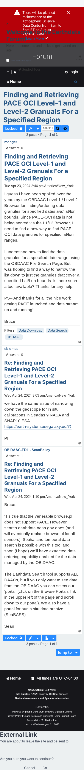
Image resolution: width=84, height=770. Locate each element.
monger (10, 142)
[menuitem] (71, 72)
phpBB (28, 711)
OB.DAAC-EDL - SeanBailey (27, 450)
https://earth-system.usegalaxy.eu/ (36, 426)
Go (44, 768)
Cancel (29, 768)
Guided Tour (31, 69)
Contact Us (42, 707)
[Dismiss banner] (68, 13)
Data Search (57, 330)
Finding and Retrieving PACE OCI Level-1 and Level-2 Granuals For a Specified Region (41, 107)
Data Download (30, 330)
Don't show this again (20, 60)
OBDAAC (13, 337)
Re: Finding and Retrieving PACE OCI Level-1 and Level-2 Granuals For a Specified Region (35, 376)
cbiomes (11, 349)
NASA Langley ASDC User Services (49, 694)
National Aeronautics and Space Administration (42, 698)
